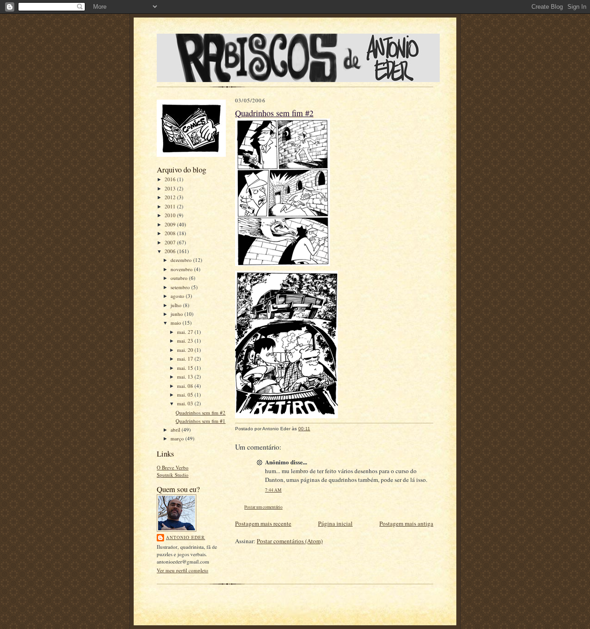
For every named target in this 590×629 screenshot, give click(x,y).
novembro (182, 269)
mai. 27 (186, 331)
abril (176, 429)
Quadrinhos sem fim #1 (200, 420)
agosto (178, 295)
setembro (181, 287)
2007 (171, 242)
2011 (171, 206)
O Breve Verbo (173, 467)
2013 (171, 188)
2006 (171, 251)
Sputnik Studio (173, 474)
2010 (171, 215)
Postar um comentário (263, 507)
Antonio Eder (185, 537)
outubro (180, 277)
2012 (171, 197)
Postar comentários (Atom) (290, 541)
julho (177, 305)
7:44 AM (273, 490)
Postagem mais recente (263, 523)
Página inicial (335, 523)
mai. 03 (186, 403)
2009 (171, 224)
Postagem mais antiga (406, 523)
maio (177, 322)
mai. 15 (186, 367)
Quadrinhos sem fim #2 (200, 412)
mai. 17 (186, 358)
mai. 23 (186, 340)
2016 (171, 179)
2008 (171, 233)
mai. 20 (186, 349)
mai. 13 (186, 376)
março (178, 438)
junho (177, 313)
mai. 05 (186, 394)
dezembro (182, 259)
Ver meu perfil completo (182, 570)
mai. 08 (186, 385)
